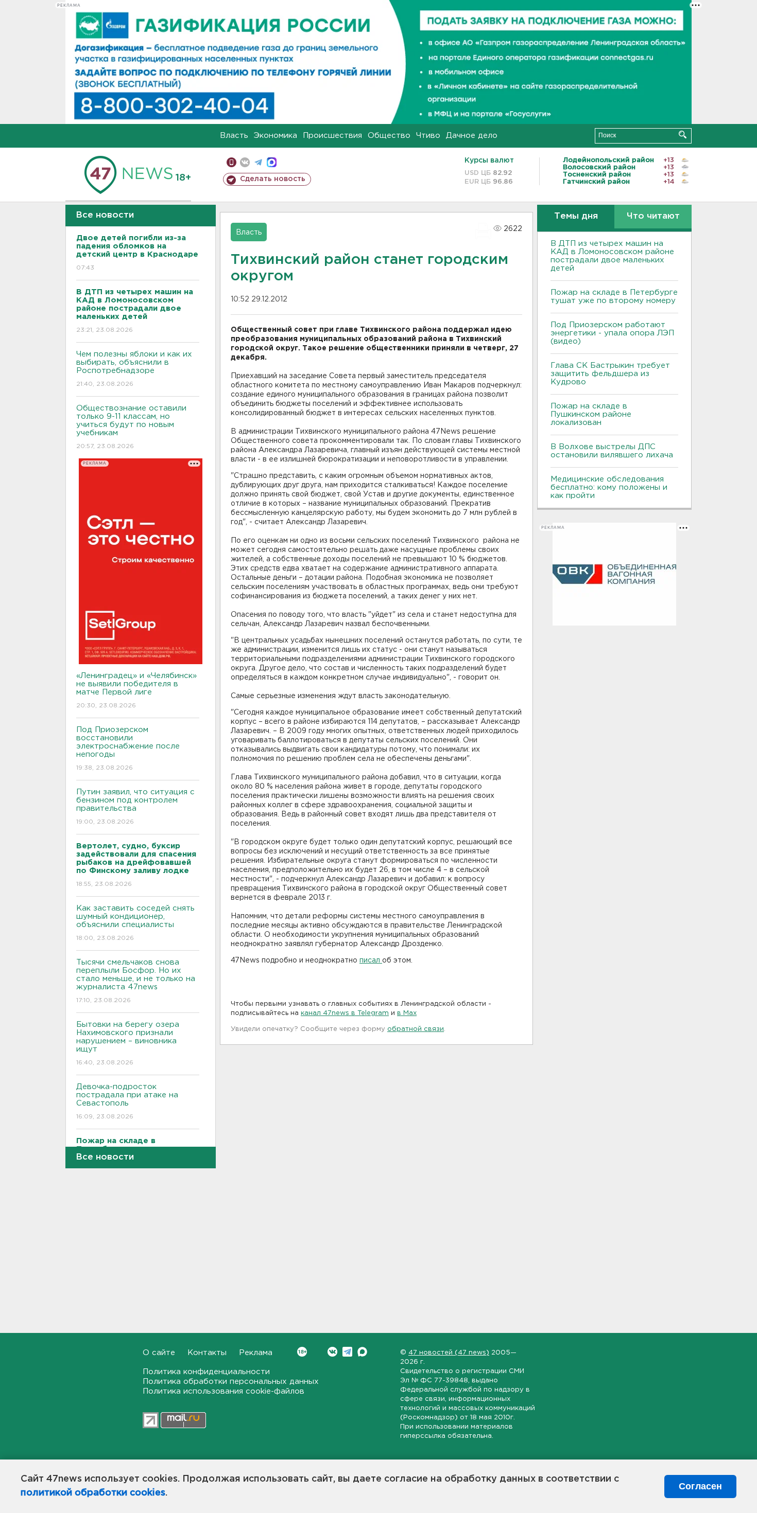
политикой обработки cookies (93, 1493)
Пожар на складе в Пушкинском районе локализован (590, 414)
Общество (389, 135)
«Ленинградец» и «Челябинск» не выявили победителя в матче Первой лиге (136, 690)
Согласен (700, 1486)
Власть (234, 135)
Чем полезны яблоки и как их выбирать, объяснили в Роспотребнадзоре (134, 369)
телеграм (258, 162)
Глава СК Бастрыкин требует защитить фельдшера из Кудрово (610, 373)
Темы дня (576, 216)
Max (362, 1352)
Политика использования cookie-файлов (223, 1391)
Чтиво (428, 135)
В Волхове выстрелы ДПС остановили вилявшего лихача (611, 450)
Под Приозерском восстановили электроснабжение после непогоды (128, 748)
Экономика (275, 135)
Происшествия (332, 135)
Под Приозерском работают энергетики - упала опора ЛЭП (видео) (612, 333)
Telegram (347, 1352)
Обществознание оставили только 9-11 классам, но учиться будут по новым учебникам (131, 427)
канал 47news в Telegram (345, 1013)
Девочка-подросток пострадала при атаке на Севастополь (127, 1101)
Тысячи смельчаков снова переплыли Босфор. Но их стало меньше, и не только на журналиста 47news (135, 981)
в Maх (407, 1013)
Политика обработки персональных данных (231, 1381)
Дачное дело (471, 135)
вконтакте (245, 162)
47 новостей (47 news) (448, 1353)
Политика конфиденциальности (206, 1371)
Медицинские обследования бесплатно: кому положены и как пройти (608, 487)
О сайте (159, 1352)
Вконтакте (332, 1352)
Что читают (653, 216)
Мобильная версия (231, 162)
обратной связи (415, 1029)
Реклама (255, 1352)
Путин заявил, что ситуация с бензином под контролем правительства (135, 807)
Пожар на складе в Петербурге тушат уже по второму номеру (614, 296)
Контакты (207, 1352)
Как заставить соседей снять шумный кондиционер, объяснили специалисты (135, 923)
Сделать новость (272, 179)
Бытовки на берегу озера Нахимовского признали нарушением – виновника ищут (127, 1043)
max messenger (272, 162)
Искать (682, 134)
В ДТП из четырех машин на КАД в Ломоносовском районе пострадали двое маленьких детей (612, 256)
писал (370, 960)
